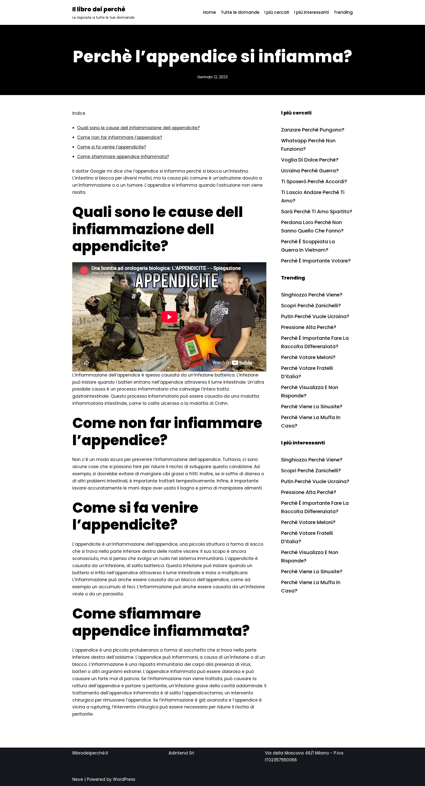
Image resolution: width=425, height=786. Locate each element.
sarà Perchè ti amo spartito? (316, 211)
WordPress (124, 779)
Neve (77, 779)
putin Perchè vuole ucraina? (315, 316)
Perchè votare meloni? (308, 357)
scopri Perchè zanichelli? (311, 305)
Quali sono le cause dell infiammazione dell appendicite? (138, 128)
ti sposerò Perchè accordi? (314, 181)
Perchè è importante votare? (316, 260)
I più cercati (276, 12)
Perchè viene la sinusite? (311, 406)
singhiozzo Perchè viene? (311, 294)
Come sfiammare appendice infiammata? (123, 157)
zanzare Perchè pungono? (312, 129)
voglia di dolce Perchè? (309, 159)
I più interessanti (311, 12)
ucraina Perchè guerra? (310, 170)
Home (209, 12)
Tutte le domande (240, 12)
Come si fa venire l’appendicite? (111, 147)
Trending (343, 12)
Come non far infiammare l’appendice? (119, 137)
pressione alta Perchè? (308, 327)
